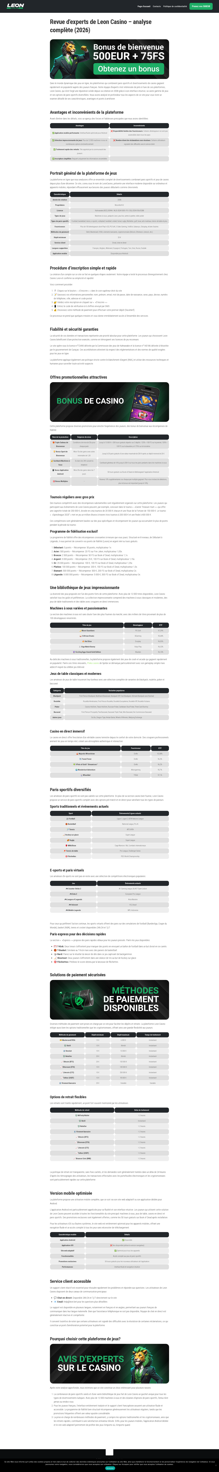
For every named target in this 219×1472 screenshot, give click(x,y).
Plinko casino (93, 663)
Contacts (157, 6)
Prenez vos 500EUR (201, 6)
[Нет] (216, 1465)
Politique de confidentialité (175, 6)
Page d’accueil (144, 6)
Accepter (110, 1468)
